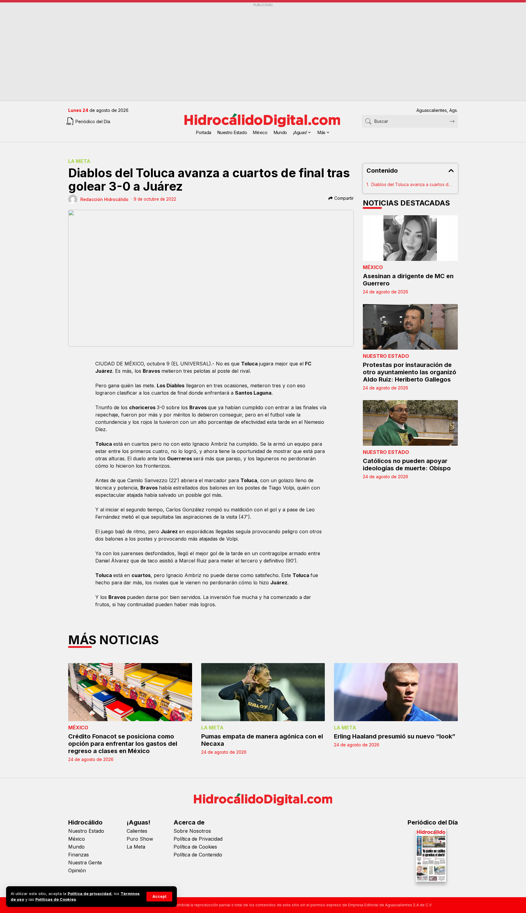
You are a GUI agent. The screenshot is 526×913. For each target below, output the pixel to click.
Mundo (76, 847)
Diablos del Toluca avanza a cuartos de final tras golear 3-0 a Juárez (412, 184)
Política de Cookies (195, 847)
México (373, 267)
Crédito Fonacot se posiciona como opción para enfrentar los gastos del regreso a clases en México (122, 744)
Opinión (77, 870)
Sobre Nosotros (192, 831)
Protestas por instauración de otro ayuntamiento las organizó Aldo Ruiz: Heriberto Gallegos (409, 372)
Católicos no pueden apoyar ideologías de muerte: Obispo (407, 464)
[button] (159, 896)
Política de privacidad (89, 893)
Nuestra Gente (85, 862)
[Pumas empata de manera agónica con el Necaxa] (263, 692)
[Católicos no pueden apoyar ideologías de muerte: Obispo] (410, 423)
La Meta (79, 161)
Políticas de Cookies (55, 899)
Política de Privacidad (198, 839)
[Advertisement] (250, 52)
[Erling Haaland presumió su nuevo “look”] (396, 692)
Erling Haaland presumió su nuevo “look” (394, 736)
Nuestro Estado (386, 356)
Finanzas (78, 855)
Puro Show (140, 839)
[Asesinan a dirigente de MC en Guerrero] (410, 238)
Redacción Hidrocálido (104, 199)
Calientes (137, 831)
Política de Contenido (198, 855)
